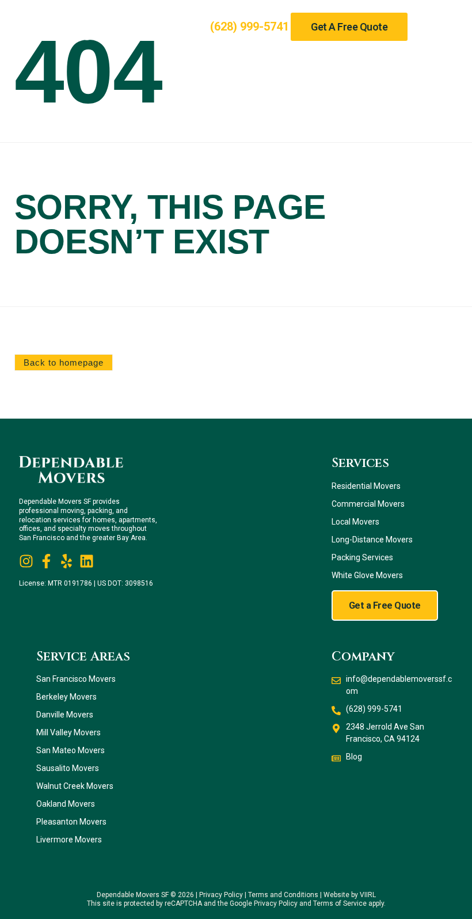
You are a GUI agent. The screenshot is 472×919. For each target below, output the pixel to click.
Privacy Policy (221, 895)
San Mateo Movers (70, 750)
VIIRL (368, 895)
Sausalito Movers (67, 768)
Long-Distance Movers (372, 539)
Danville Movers (64, 714)
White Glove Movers (367, 575)
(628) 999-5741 (249, 26)
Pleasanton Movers (71, 821)
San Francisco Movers (76, 678)
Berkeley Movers (66, 696)
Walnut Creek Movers (74, 786)
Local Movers (355, 521)
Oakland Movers (65, 803)
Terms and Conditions (283, 895)
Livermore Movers (69, 839)
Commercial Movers (368, 503)
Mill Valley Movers (68, 732)
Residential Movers (366, 486)
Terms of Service (340, 903)
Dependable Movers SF (133, 895)
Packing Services (362, 557)
